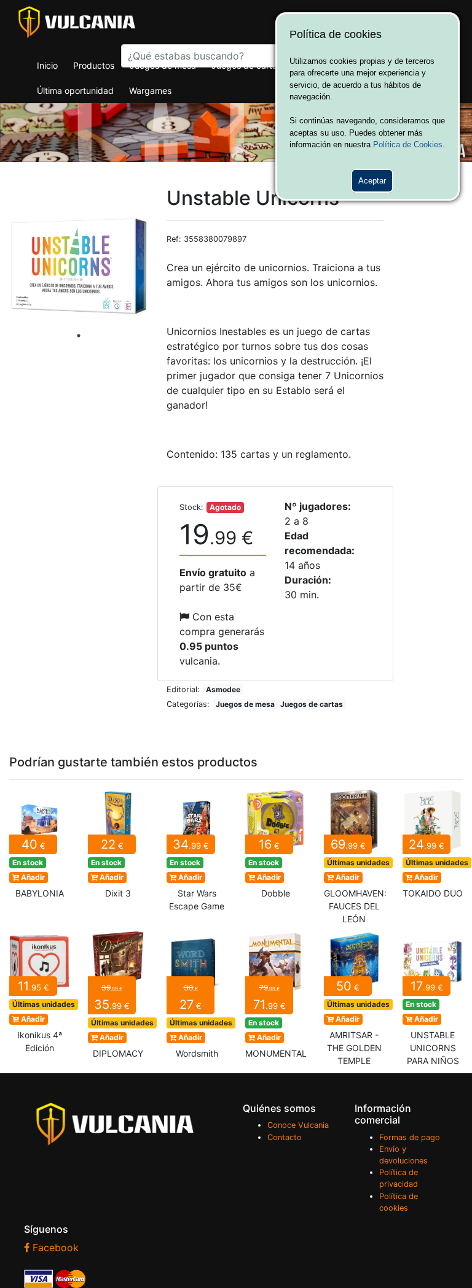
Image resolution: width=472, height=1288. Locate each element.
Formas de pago (409, 1137)
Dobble (275, 848)
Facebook (54, 1247)
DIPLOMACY (118, 998)
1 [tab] (79, 336)
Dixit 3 (118, 848)
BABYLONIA (39, 848)
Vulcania (76, 22)
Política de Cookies (407, 144)
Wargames (150, 90)
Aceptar (372, 180)
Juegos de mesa (163, 65)
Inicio (47, 65)
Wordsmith (197, 998)
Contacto (284, 1137)
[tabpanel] (78, 266)
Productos (93, 65)
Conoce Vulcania (298, 1125)
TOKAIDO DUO (433, 848)
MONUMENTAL (275, 998)
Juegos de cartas (246, 65)
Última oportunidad (75, 90)
